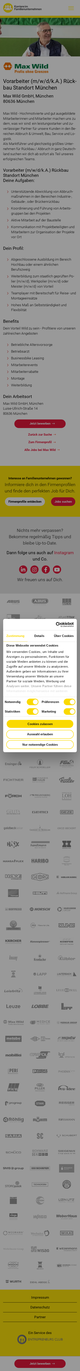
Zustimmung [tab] (15, 636)
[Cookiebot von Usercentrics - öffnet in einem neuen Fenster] (56, 624)
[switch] (69, 701)
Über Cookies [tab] (64, 636)
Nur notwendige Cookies (40, 744)
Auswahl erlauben (40, 734)
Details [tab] (39, 636)
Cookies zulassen (40, 723)
